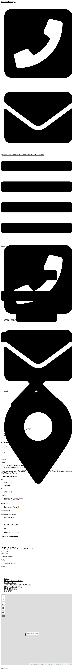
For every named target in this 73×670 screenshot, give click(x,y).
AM (15, 471)
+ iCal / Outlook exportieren (14, 467)
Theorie (8, 473)
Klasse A (48, 471)
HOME (6, 250)
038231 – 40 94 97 (11, 525)
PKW (3, 473)
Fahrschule (31, 471)
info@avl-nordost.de (11, 532)
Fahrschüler (39, 471)
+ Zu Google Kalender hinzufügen (16, 465)
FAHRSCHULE (10, 254)
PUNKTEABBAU (10, 260)
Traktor (14, 473)
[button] (36, 342)
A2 (12, 471)
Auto (19, 471)
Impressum (5, 569)
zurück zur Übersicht (9, 476)
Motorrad (68, 471)
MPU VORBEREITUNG (13, 258)
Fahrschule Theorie (11, 507)
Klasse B (55, 471)
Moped (61, 471)
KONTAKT (8, 262)
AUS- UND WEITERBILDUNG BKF (17, 256)
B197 (24, 471)
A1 (10, 471)
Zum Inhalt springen (8, 2)
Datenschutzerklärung (9, 572)
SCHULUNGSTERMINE (13, 252)
